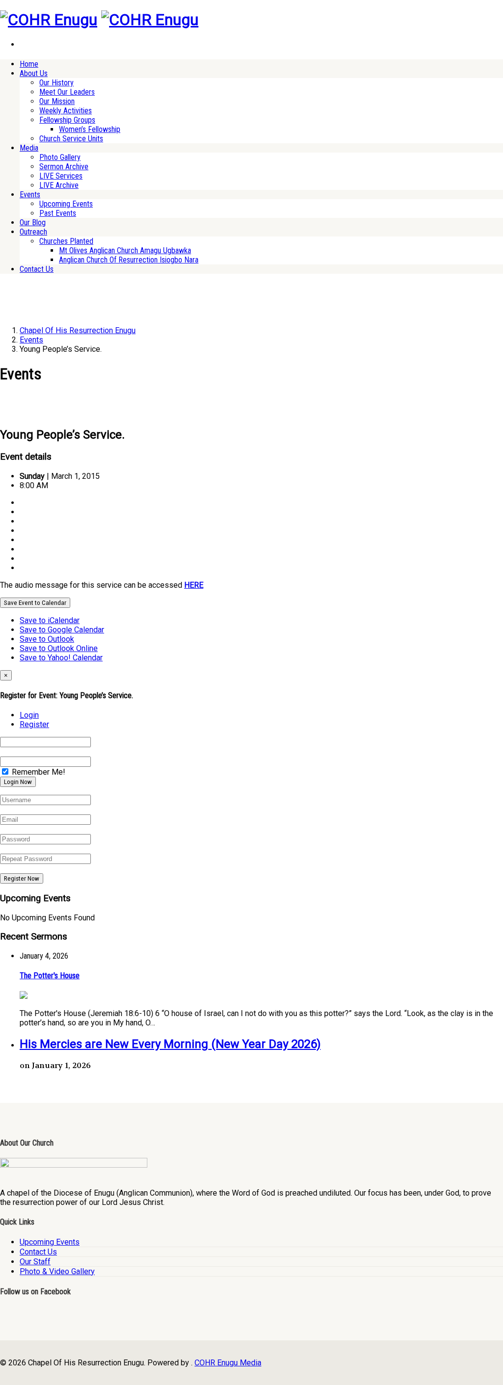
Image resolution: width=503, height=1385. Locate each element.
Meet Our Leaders (67, 92)
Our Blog (33, 222)
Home (29, 64)
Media (29, 148)
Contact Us (37, 269)
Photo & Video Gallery (57, 1271)
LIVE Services (61, 176)
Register (34, 724)
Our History (56, 82)
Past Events (57, 213)
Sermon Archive (63, 166)
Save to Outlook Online (59, 648)
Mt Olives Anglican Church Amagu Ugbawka (125, 250)
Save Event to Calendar (35, 602)
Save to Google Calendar (62, 629)
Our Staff (35, 1261)
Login (29, 715)
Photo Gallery (60, 157)
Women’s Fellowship (89, 129)
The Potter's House (50, 975)
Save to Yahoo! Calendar (61, 657)
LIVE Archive (59, 185)
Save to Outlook (47, 639)
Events (30, 194)
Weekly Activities (65, 110)
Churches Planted (66, 241)
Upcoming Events (66, 204)
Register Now (21, 878)
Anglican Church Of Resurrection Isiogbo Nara (128, 259)
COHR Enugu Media (228, 1362)
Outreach (33, 231)
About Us (34, 73)
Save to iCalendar (50, 620)
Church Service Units (71, 138)
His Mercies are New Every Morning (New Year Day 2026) (170, 1044)
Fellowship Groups (67, 120)
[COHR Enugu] (48, 19)
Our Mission (57, 101)
